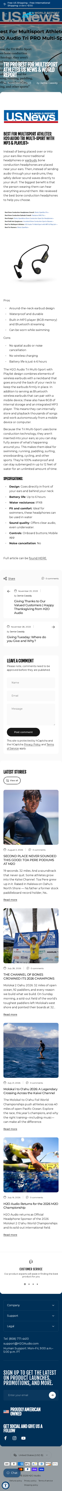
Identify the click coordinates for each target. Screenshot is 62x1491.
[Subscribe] (52, 1395)
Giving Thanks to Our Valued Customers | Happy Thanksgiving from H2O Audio (34, 607)
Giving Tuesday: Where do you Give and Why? (26, 639)
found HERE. (38, 558)
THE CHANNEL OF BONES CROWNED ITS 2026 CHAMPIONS (28, 976)
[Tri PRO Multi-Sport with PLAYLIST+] (31, 264)
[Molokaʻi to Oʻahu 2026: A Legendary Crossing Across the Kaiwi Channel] (31, 1050)
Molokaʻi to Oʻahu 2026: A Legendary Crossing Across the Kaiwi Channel (30, 1091)
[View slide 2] (29, 1284)
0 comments (52, 578)
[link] (16, 1339)
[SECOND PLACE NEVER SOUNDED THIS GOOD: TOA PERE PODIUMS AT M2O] (31, 817)
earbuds (31, 160)
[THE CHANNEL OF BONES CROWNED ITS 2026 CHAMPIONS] (31, 935)
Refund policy (15, 1481)
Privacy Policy (32, 744)
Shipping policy (31, 1485)
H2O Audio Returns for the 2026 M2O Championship (30, 1206)
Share (11, 578)
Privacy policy (30, 1481)
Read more (10, 899)
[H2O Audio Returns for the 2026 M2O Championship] (31, 1164)
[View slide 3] (33, 1284)
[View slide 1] (25, 1284)
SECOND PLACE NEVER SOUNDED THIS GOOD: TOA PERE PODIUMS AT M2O (29, 860)
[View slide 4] (37, 1284)
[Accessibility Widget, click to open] (5, 1485)
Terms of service (46, 1481)
